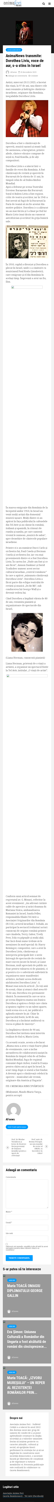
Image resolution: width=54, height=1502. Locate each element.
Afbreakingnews (14, 50)
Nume (9, 1212)
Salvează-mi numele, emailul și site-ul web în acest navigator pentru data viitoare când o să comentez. (27, 1248)
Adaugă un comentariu (17, 76)
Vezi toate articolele (17, 1127)
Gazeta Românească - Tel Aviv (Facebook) (23, 1496)
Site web (9, 1233)
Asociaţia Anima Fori (13, 1493)
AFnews (13, 72)
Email (9, 1222)
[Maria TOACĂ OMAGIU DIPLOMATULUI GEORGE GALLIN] (27, 1295)
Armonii (12, 1280)
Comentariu (11, 1177)
